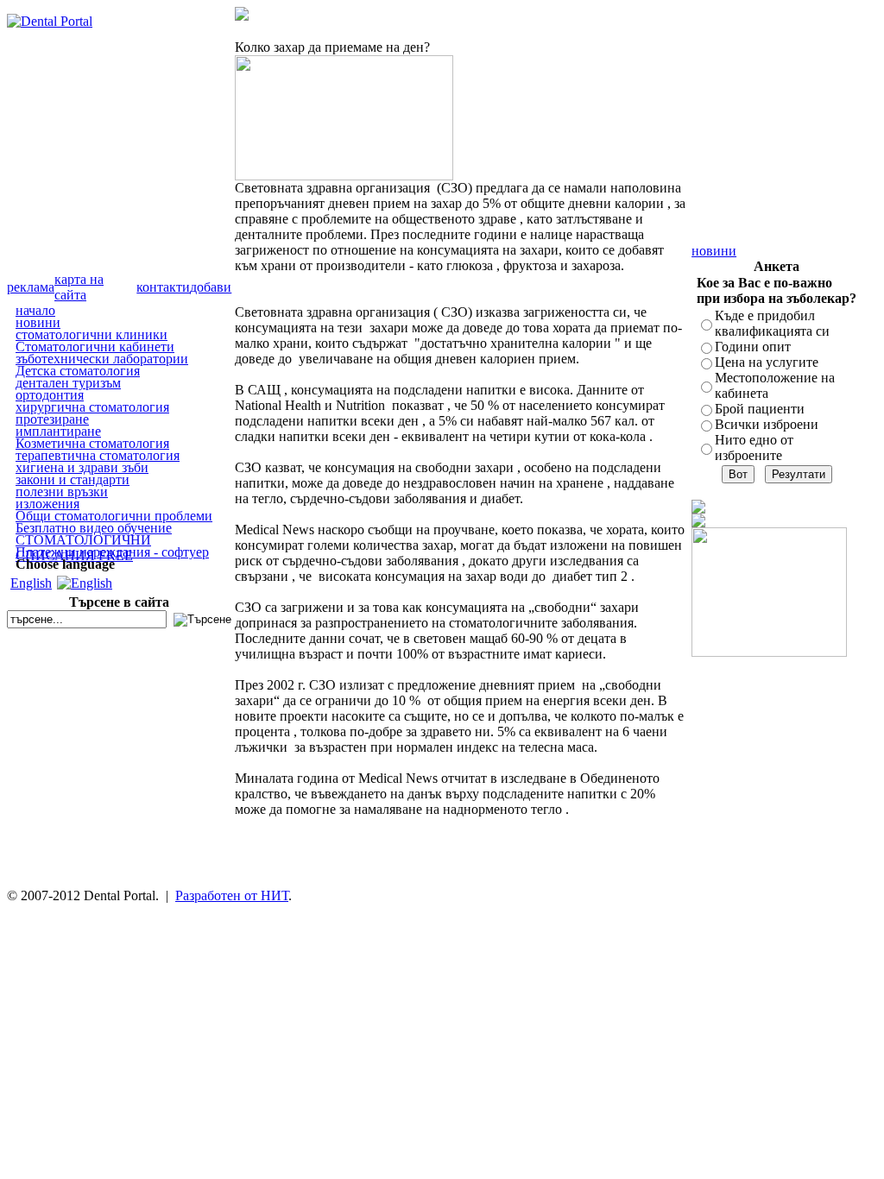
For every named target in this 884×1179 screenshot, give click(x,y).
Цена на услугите (766, 362)
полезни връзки (62, 491)
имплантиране (58, 431)
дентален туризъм (68, 382)
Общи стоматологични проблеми (114, 515)
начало (35, 310)
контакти (163, 287)
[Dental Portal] (49, 21)
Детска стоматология (78, 370)
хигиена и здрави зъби (82, 467)
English (31, 583)
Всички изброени (766, 424)
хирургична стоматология (92, 407)
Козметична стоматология (92, 443)
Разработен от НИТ (231, 895)
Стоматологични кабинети (95, 346)
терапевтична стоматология (98, 455)
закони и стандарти (72, 479)
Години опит (753, 346)
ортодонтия (50, 395)
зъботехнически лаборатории (102, 358)
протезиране (52, 419)
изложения (47, 503)
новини (38, 322)
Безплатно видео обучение (94, 527)
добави (210, 287)
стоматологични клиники (91, 334)
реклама (30, 287)
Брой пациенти (760, 408)
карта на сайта (79, 287)
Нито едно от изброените (754, 447)
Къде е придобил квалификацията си (772, 323)
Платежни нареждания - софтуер (112, 552)
